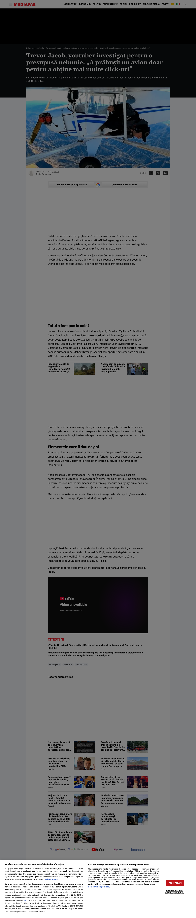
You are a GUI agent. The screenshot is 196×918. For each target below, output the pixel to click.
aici (25, 900)
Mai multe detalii (51, 879)
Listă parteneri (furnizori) (99, 887)
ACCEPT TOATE (175, 883)
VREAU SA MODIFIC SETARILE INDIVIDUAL (174, 892)
